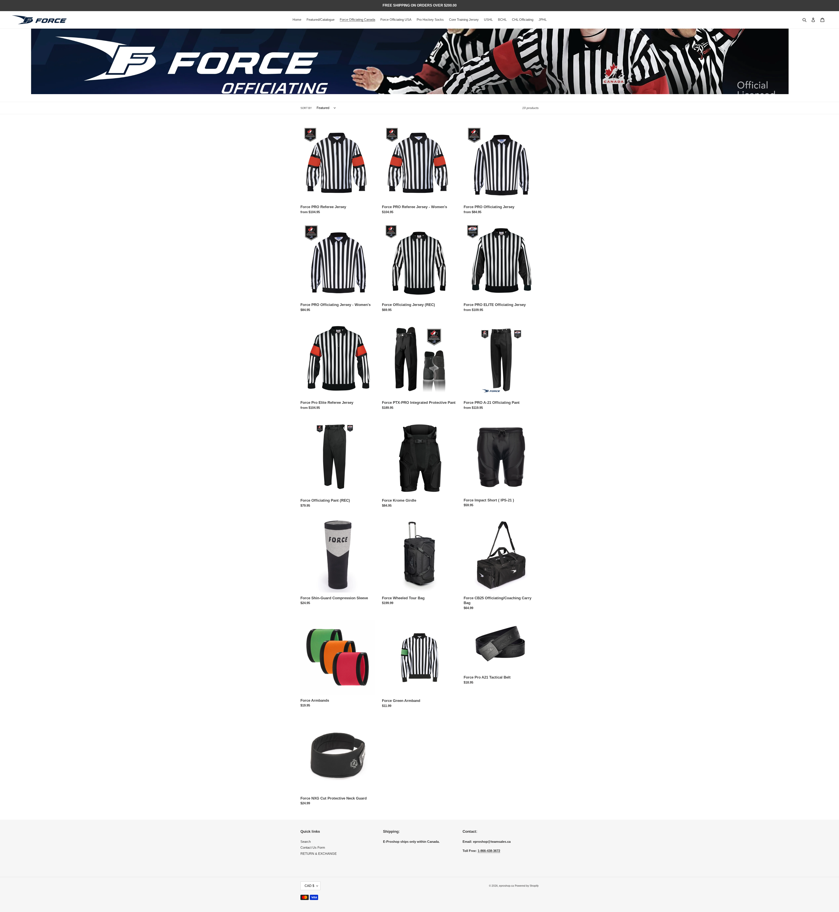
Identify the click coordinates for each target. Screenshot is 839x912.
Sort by (306, 108)
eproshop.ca (506, 885)
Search (305, 841)
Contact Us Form (312, 847)
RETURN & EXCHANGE (318, 853)
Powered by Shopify (527, 885)
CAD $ (309, 886)
